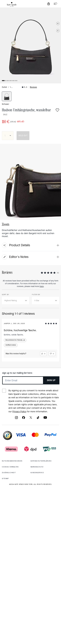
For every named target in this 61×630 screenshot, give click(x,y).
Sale (5, 114)
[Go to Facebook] (23, 418)
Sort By (5, 295)
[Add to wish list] (57, 110)
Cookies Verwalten (10, 467)
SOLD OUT (23, 135)
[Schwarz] (6, 96)
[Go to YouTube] (45, 418)
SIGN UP (51, 380)
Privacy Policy (19, 411)
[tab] (12, 4)
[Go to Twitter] (31, 418)
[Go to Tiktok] (38, 418)
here (42, 286)
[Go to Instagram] (16, 418)
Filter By (36, 295)
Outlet (4, 87)
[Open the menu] (55, 3)
